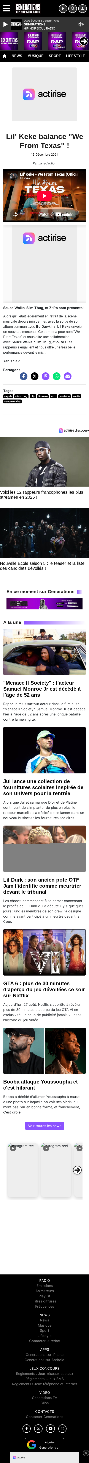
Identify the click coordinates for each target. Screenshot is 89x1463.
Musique (35, 56)
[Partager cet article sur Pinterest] (44, 378)
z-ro (53, 396)
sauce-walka (12, 401)
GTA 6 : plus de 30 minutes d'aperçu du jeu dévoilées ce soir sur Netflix (44, 989)
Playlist (44, 1296)
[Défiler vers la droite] (77, 1170)
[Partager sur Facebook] (22, 378)
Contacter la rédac (44, 1341)
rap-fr (8, 396)
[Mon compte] (82, 8)
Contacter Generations (44, 1417)
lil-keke (43, 396)
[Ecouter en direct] (63, 8)
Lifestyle (75, 56)
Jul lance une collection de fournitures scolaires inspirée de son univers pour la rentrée (43, 787)
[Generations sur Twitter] (38, 1428)
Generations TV (44, 1398)
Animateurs (44, 1291)
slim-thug (21, 396)
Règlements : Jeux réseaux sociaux (44, 1373)
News (17, 56)
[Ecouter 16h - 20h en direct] (44, 603)
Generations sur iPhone (45, 1354)
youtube (64, 396)
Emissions (45, 1285)
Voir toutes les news (44, 1126)
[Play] (6, 24)
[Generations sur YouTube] (50, 1428)
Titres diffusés (44, 1301)
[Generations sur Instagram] (62, 1428)
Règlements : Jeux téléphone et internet (44, 1384)
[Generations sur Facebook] (26, 1428)
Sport (55, 56)
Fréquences (44, 1306)
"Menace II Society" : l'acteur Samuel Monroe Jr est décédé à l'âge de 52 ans (42, 689)
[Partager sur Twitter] (33, 378)
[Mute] (81, 24)
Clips (44, 1403)
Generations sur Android (44, 1360)
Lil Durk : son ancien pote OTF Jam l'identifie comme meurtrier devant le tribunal (42, 886)
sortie (76, 396)
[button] (23, 1170)
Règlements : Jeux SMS (44, 1379)
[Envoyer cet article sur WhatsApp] (55, 378)
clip (33, 396)
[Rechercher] (72, 8)
